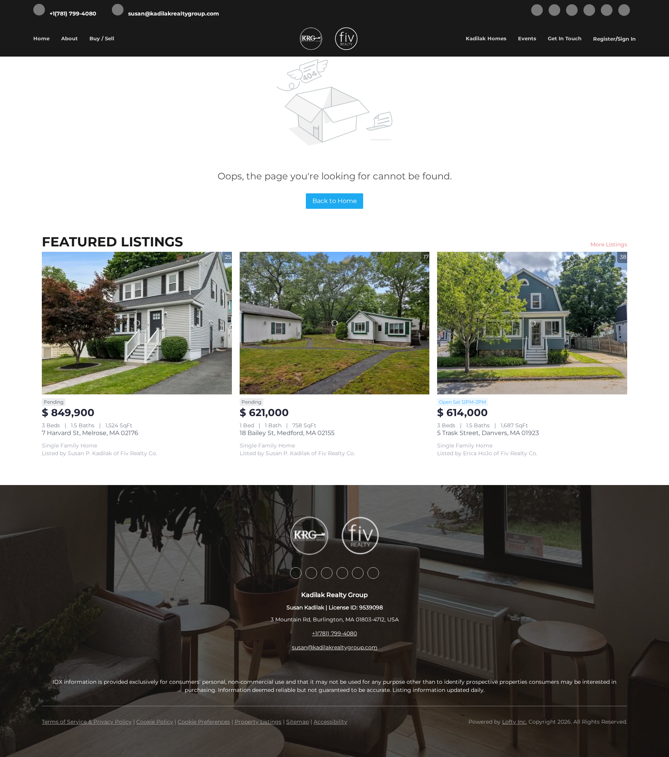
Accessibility (330, 721)
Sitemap (297, 721)
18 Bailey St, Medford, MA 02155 (287, 433)
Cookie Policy (154, 721)
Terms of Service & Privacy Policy (87, 721)
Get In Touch (565, 38)
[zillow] (572, 10)
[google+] (624, 10)
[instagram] (589, 10)
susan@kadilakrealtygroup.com (334, 647)
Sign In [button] (627, 39)
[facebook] (537, 10)
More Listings (608, 244)
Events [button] (527, 38)
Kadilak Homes (486, 38)
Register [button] (604, 39)
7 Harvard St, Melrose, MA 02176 (90, 433)
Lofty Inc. (514, 721)
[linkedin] (554, 10)
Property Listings (258, 721)
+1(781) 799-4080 (334, 633)
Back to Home (334, 201)
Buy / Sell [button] (101, 38)
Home (41, 38)
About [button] (69, 38)
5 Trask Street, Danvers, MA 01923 (488, 433)
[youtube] (606, 10)
